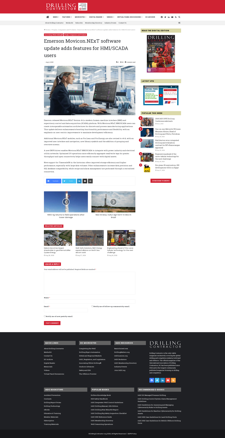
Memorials (48, 367)
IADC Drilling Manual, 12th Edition (104, 406)
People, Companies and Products (64, 30)
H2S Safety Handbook (99, 399)
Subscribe (79, 23)
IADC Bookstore (120, 359)
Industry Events (110, 23)
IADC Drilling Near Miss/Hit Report (104, 410)
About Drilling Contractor (54, 23)
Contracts (47, 399)
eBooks (47, 410)
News (55, 17)
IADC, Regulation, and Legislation (92, 359)
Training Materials (51, 424)
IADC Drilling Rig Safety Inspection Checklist (109, 413)
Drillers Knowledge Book (101, 395)
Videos (110, 17)
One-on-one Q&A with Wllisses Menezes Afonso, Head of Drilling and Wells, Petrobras (168, 131)
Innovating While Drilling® (54, 35)
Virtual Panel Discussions (129, 17)
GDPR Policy (132, 434)
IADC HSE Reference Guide (101, 417)
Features (66, 17)
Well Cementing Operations (102, 424)
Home (47, 30)
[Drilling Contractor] (65, 7)
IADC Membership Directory (125, 363)
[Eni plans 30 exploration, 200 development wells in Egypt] (147, 168)
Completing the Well (87, 348)
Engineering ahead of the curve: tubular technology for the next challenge (120, 250)
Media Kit (69, 23)
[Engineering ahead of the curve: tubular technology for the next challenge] (121, 238)
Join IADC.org (119, 370)
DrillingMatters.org (121, 352)
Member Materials (51, 417)
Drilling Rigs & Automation (89, 352)
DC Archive (150, 17)
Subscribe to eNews (160, 181)
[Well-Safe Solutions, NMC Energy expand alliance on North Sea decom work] (90, 238)
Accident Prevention (52, 395)
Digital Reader (95, 17)
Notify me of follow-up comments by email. (111, 306)
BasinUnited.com (121, 348)
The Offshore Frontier (87, 374)
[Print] (90, 181)
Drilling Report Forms (52, 402)
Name (47, 298)
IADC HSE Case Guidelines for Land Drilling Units (157, 417)
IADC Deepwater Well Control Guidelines (107, 402)
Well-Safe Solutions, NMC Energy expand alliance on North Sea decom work (89, 250)
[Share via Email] (84, 181)
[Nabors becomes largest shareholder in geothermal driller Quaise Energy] (58, 238)
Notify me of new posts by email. (59, 316)
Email (47, 306)
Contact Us (122, 23)
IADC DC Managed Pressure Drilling (152, 395)
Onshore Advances (86, 367)
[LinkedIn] (79, 181)
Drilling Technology (52, 406)
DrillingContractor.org (98, 434)
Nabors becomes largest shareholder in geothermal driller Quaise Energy (57, 250)
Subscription (49, 421)
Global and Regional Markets (90, 356)
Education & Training (52, 413)
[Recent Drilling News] (161, 72)
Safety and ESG (85, 370)
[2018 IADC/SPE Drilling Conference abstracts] (147, 122)
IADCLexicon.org (121, 356)
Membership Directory (93, 23)
